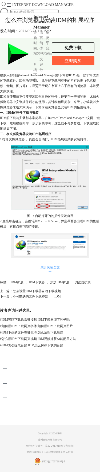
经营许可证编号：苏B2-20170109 (44, 446)
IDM (59, 433)
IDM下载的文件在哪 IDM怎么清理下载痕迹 (31, 332)
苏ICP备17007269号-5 (53, 461)
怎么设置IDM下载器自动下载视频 (37, 291)
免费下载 (73, 47)
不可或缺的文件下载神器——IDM (37, 296)
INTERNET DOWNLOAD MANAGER (43, 5)
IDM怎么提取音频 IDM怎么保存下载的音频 (31, 345)
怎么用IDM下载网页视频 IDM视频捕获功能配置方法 (38, 339)
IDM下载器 (37, 282)
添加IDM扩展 (59, 282)
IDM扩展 (17, 282)
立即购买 (73, 60)
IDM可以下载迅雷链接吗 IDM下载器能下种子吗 (35, 320)
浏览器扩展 (83, 282)
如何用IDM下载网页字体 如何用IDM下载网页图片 (36, 326)
